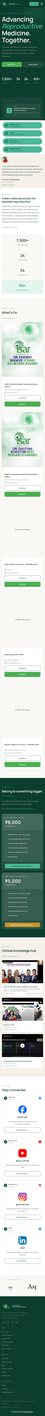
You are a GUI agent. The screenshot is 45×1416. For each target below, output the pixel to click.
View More (22, 398)
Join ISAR (34, 4)
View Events (33, 64)
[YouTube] (8, 1322)
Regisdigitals (27, 1411)
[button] (22, 111)
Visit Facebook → (22, 1130)
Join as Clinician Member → (22, 866)
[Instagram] (12, 1322)
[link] (14, 1306)
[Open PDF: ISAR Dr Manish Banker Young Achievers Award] (22, 349)
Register (22, 404)
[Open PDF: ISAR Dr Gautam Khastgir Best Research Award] (22, 439)
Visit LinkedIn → (22, 1261)
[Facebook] (3, 1322)
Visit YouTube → (22, 1174)
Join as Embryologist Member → (22, 925)
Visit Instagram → (22, 1217)
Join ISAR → (12, 64)
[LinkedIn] (16, 1322)
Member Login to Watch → (34, 993)
